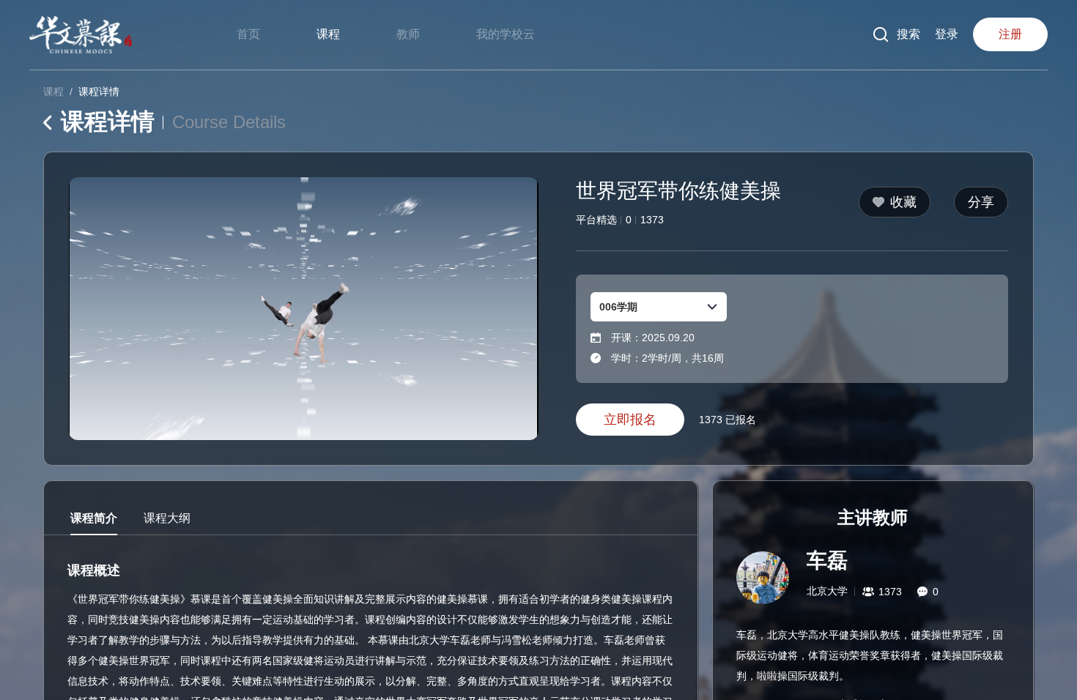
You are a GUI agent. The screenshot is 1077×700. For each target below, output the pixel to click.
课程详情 (98, 91)
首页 (248, 34)
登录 (946, 34)
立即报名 (630, 419)
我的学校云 (505, 34)
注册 (1010, 34)
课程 (328, 34)
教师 (408, 34)
